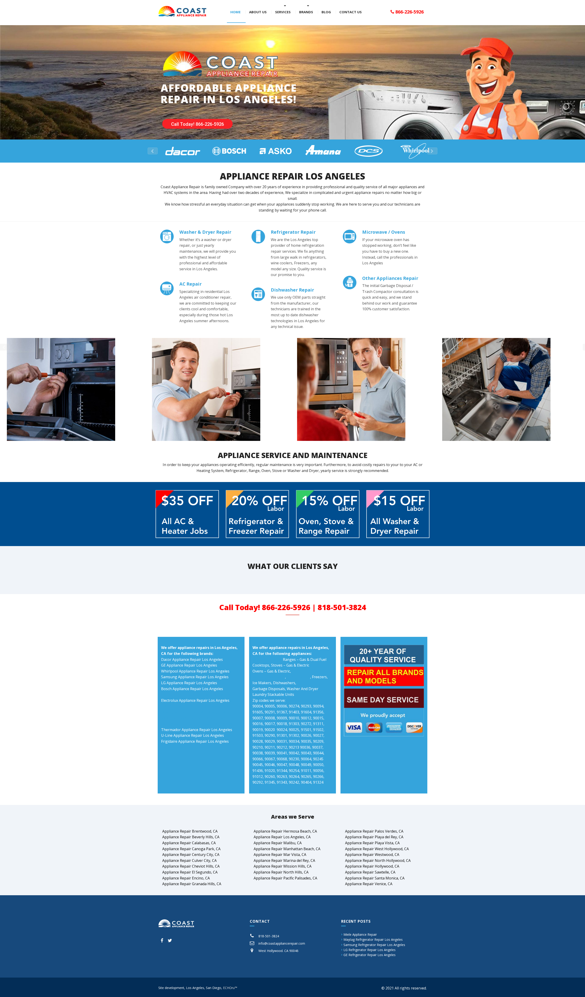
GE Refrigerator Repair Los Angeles (369, 955)
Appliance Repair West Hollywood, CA (377, 848)
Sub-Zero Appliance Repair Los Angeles (195, 706)
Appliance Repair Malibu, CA (278, 842)
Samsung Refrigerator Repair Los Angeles (374, 945)
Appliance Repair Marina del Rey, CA (284, 860)
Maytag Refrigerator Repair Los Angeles (373, 939)
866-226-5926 (409, 12)
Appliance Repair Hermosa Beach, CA (285, 831)
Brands (306, 12)
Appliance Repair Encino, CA (186, 878)
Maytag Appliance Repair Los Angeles (193, 712)
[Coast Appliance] (182, 10)
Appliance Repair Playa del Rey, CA (374, 836)
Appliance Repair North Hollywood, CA (378, 860)
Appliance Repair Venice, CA (368, 883)
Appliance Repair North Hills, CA (281, 872)
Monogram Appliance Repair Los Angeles (196, 723)
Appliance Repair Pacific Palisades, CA (285, 878)
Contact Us (350, 12)
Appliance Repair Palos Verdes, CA (374, 831)
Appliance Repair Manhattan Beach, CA (287, 848)
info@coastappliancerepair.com (281, 943)
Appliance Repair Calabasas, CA (189, 842)
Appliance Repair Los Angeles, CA (282, 836)
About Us (258, 12)
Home (235, 12)
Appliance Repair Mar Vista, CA (280, 854)
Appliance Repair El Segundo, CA (190, 872)
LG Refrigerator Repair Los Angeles (369, 950)
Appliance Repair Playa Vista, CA (372, 842)
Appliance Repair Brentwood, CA (190, 831)
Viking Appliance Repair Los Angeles (192, 718)
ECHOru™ (230, 988)
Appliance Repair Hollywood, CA (372, 866)
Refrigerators (298, 676)
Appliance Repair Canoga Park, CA (191, 848)
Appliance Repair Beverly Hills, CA (190, 836)
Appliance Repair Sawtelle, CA (370, 872)
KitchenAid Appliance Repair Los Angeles (196, 694)
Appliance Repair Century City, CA (190, 854)
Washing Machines (269, 676)
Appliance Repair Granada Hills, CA (191, 883)
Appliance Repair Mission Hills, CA (282, 866)
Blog (326, 12)
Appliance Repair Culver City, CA (189, 860)
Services (283, 12)
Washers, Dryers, (267, 659)
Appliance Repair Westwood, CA (372, 854)
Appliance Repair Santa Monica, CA (374, 878)
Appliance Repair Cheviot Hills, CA (191, 866)
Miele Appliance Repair (360, 934)
